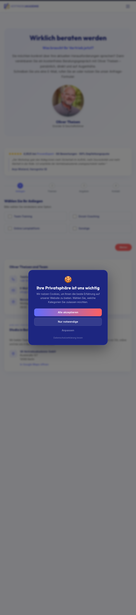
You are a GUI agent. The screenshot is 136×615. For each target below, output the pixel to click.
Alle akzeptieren (68, 312)
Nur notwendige (68, 321)
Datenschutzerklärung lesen (68, 337)
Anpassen (68, 330)
